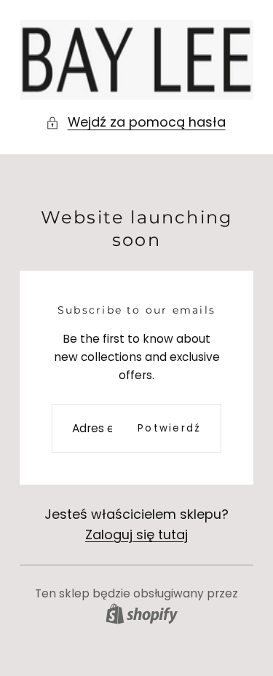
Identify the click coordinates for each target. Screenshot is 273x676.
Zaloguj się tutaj (136, 534)
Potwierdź (169, 428)
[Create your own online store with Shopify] (142, 613)
